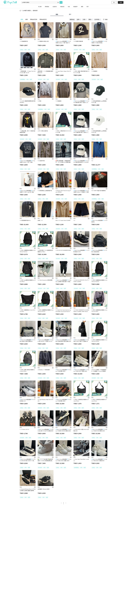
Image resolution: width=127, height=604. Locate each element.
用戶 (70, 14)
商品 (57, 14)
